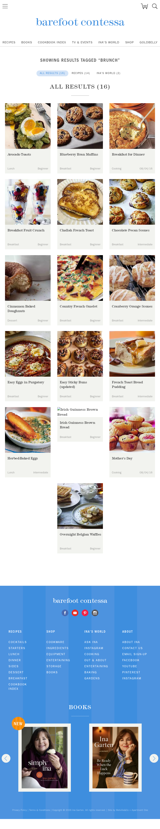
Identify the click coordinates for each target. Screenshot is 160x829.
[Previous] (6, 758)
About (127, 631)
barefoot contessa (80, 22)
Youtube (129, 666)
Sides (14, 666)
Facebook (131, 660)
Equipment (55, 654)
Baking (90, 672)
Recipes (8, 42)
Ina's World (108, 42)
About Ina (131, 642)
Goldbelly (149, 42)
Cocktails (18, 642)
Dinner (15, 660)
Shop (129, 42)
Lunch (14, 654)
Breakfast (18, 678)
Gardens (92, 678)
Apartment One (140, 810)
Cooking (91, 654)
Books (26, 42)
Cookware (55, 642)
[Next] (154, 758)
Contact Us (132, 648)
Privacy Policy (19, 810)
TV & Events (82, 42)
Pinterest (131, 672)
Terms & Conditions (39, 810)
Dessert (16, 672)
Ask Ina (91, 642)
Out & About (95, 660)
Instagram (93, 648)
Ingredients (57, 648)
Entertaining (58, 660)
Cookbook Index (52, 42)
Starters (17, 648)
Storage (54, 666)
